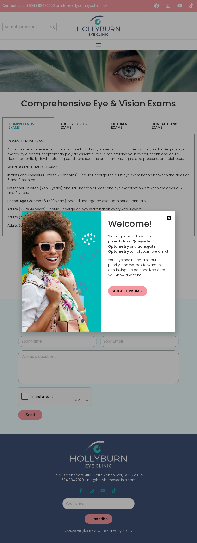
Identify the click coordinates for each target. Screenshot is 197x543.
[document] (98, 271)
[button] (169, 218)
